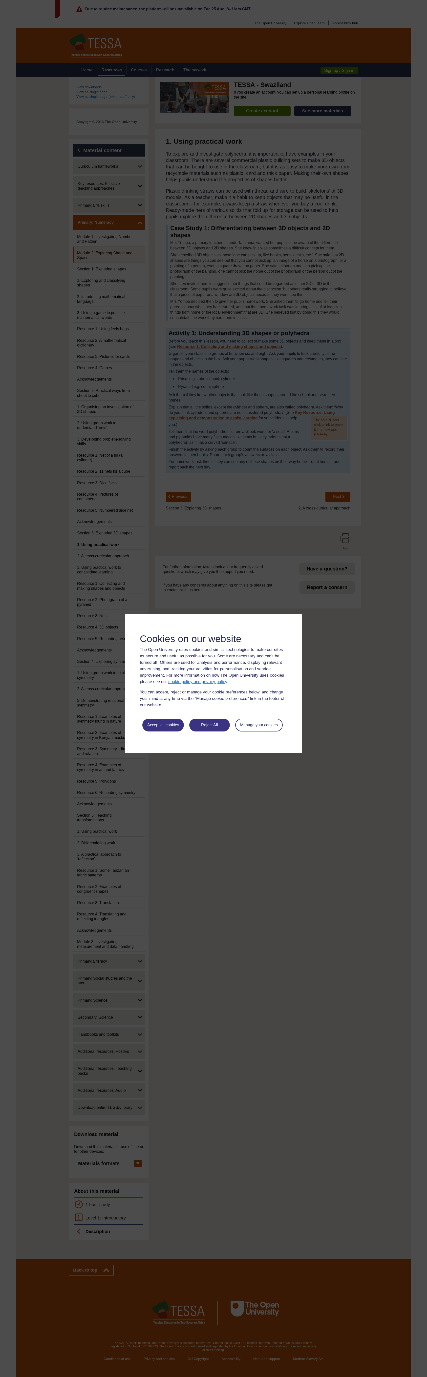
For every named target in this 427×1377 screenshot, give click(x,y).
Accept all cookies (163, 725)
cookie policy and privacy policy (197, 681)
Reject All (209, 725)
